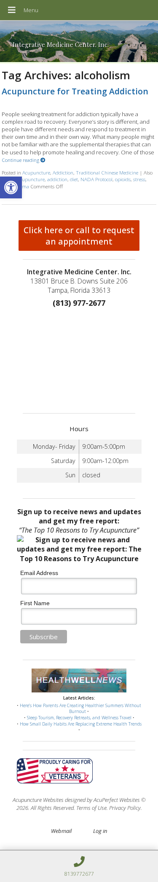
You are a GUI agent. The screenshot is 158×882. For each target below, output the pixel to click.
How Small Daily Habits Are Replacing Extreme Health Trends (81, 724)
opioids (123, 179)
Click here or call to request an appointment (79, 235)
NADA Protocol (96, 179)
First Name (35, 603)
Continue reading (21, 159)
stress (139, 179)
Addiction (63, 172)
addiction (57, 179)
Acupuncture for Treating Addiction (75, 91)
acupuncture (31, 179)
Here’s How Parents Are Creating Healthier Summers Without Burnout (80, 708)
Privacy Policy (125, 808)
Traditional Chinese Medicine (107, 172)
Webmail (61, 831)
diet (74, 179)
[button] (11, 187)
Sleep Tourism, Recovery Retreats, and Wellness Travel (79, 718)
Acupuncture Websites (38, 800)
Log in (100, 831)
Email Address (39, 573)
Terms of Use (91, 808)
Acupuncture (36, 172)
